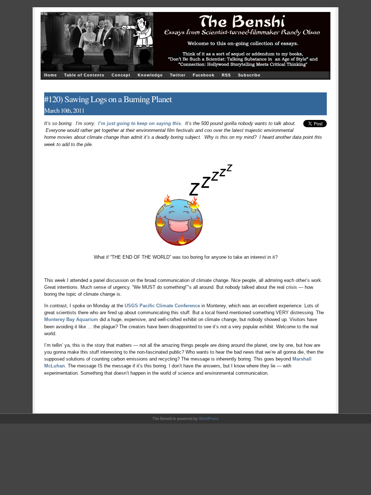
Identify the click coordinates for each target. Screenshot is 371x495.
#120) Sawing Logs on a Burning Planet (108, 99)
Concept (121, 75)
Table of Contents (84, 75)
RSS (226, 75)
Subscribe (249, 75)
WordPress (209, 418)
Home (50, 75)
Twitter (178, 75)
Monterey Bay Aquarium (71, 319)
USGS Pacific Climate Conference (162, 305)
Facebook (203, 75)
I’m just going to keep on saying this (139, 123)
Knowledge (150, 75)
